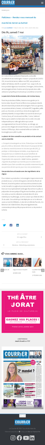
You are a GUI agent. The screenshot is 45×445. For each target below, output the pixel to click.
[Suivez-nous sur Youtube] (25, 438)
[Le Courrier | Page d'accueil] (10, 2)
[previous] (2, 270)
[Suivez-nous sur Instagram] (13, 438)
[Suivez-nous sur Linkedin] (32, 438)
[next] (42, 270)
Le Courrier (8, 28)
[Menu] (42, 2)
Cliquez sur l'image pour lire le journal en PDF (22, 406)
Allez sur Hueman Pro (34, 432)
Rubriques (5, 10)
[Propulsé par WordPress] (19, 431)
